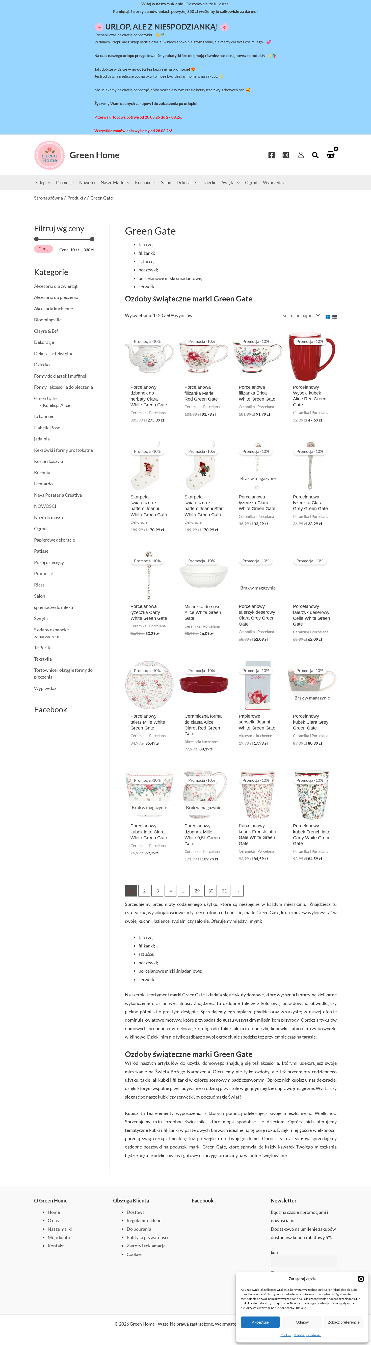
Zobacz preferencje (344, 1322)
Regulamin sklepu (144, 1220)
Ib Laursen (44, 416)
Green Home (95, 154)
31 (224, 890)
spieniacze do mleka (53, 607)
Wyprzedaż (45, 688)
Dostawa (136, 1212)
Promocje (43, 573)
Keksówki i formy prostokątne (63, 450)
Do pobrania (139, 1229)
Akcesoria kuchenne (53, 308)
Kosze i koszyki (48, 461)
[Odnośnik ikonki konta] (300, 154)
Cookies (286, 1335)
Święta (41, 618)
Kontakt (56, 1245)
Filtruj (43, 248)
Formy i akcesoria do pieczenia (63, 387)
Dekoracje (44, 342)
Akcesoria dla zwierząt (56, 286)
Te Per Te (42, 647)
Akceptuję (260, 1322)
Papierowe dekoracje (54, 540)
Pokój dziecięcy (49, 562)
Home (54, 1212)
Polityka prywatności (307, 1335)
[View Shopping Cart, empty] (330, 154)
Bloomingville (48, 319)
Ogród (40, 528)
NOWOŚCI (45, 506)
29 (197, 890)
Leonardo (43, 483)
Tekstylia (43, 659)
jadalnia (42, 438)
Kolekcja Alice (56, 405)
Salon (39, 596)
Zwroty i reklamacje (146, 1245)
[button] (360, 1278)
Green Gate (45, 398)
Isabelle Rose (47, 427)
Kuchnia (42, 472)
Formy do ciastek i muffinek (60, 376)
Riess (39, 584)
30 (210, 890)
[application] (47, 182)
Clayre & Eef (46, 331)
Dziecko (42, 364)
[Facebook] (271, 155)
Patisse (41, 551)
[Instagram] (285, 155)
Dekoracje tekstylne (53, 353)
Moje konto (59, 1237)
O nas (53, 1220)
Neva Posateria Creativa (58, 495)
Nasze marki (60, 1229)
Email (275, 1252)
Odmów (302, 1322)
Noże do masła (48, 517)
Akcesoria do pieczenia (56, 297)
